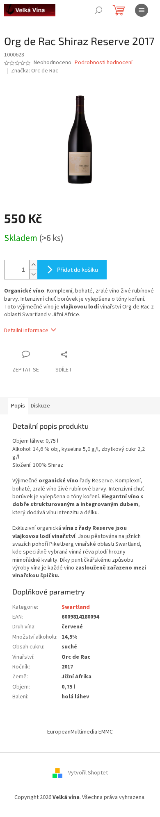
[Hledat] (98, 10)
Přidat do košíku (77, 269)
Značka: (34, 71)
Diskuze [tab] (40, 406)
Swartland (76, 607)
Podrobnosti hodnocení (104, 63)
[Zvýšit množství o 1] (33, 265)
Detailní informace (26, 330)
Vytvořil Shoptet (88, 773)
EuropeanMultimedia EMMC (80, 732)
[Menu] (141, 10)
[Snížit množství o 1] (33, 274)
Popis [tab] (18, 406)
